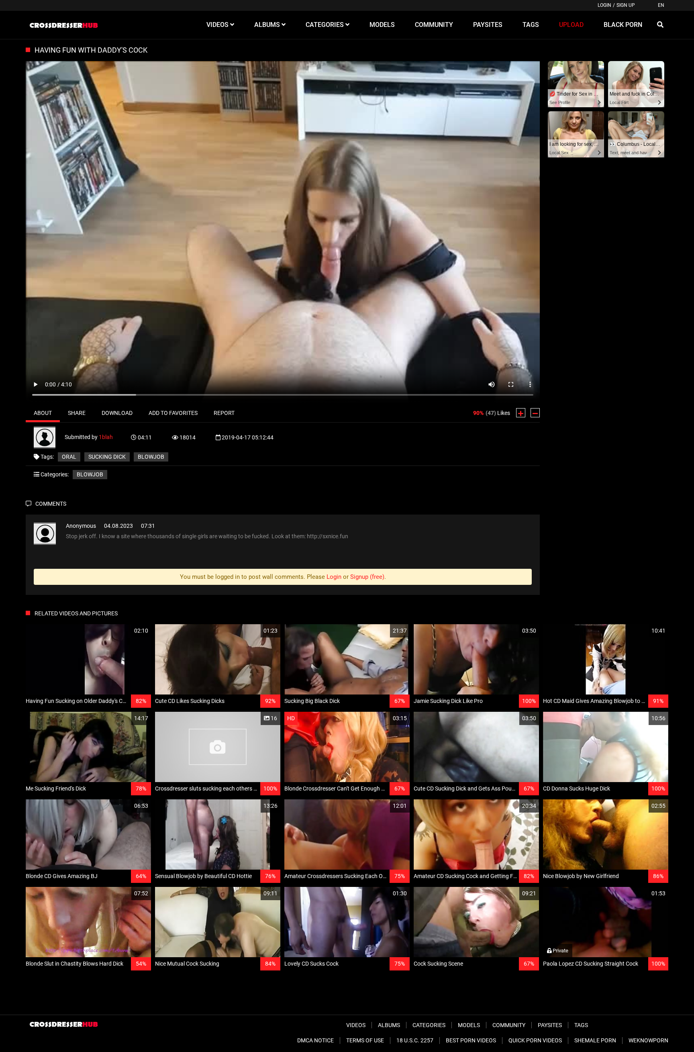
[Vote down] (535, 412)
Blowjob (90, 474)
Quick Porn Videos (535, 1040)
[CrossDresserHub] (63, 25)
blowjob (151, 456)
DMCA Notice (315, 1040)
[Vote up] (520, 412)
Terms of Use (365, 1040)
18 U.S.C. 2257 (414, 1040)
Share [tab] (77, 413)
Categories (428, 1025)
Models (469, 1025)
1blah (106, 437)
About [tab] (43, 413)
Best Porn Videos (471, 1040)
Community (508, 1025)
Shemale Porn (595, 1040)
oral (69, 456)
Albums (389, 1025)
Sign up (625, 5)
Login (604, 5)
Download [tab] (117, 413)
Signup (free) (367, 576)
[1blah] (49, 437)
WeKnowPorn (648, 1040)
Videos (355, 1025)
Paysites (550, 1025)
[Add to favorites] (125, 630)
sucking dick (107, 456)
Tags (581, 1025)
